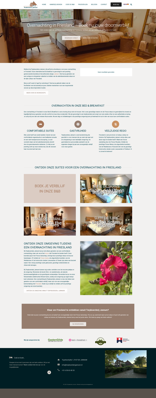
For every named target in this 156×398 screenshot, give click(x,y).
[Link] (78, 198)
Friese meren (44, 258)
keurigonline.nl (89, 384)
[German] (128, 4)
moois (47, 253)
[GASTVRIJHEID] (78, 124)
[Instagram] (49, 372)
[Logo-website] (30, 4)
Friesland (39, 284)
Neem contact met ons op (32, 365)
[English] (126, 4)
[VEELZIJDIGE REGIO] (115, 124)
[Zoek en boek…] (11, 357)
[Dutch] (124, 4)
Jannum (56, 74)
